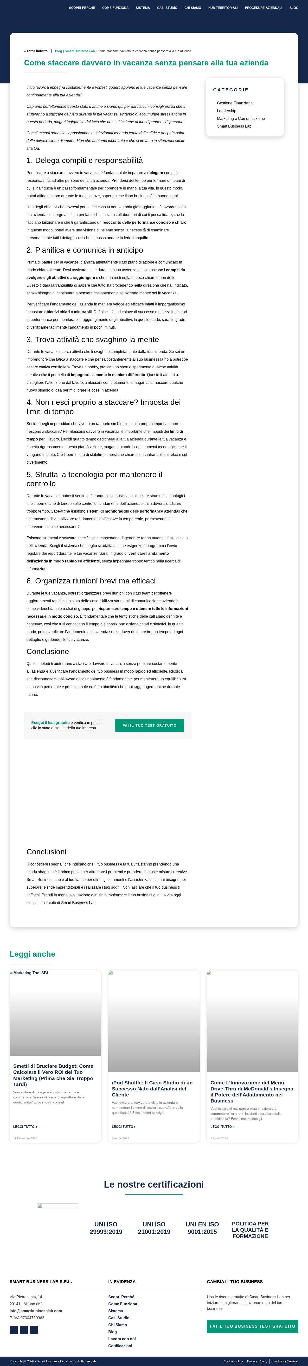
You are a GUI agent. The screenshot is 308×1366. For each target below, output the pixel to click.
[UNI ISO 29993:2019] (106, 1209)
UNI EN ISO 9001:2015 (202, 1228)
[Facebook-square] (14, 1330)
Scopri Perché (82, 8)
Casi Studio (167, 8)
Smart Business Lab (80, 51)
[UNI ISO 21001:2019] (154, 1209)
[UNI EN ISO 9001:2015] (202, 1209)
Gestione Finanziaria (235, 103)
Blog (293, 8)
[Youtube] (34, 1330)
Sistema (143, 8)
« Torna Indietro (36, 51)
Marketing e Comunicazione (241, 118)
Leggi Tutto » (25, 1127)
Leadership (226, 111)
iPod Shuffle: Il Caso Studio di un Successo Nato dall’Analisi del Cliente (152, 1088)
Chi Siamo (193, 8)
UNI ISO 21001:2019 (154, 1228)
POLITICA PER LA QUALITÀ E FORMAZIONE (250, 1230)
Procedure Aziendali (263, 8)
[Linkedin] (24, 1330)
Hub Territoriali (223, 8)
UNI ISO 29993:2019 (106, 1228)
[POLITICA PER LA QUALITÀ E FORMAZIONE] (250, 1209)
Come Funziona (115, 8)
